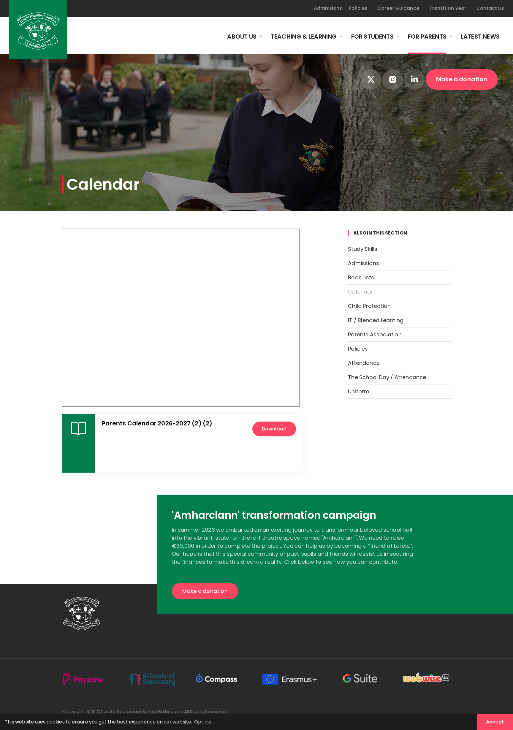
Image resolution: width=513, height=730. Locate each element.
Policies (358, 8)
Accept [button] (495, 721)
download (274, 428)
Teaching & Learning (304, 36)
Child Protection (369, 306)
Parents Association (375, 334)
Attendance (364, 363)
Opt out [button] (203, 721)
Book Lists (361, 277)
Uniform (358, 391)
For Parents (427, 36)
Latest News (480, 36)
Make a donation (461, 79)
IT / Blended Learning (375, 320)
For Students (372, 36)
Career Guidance (398, 8)
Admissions (328, 8)
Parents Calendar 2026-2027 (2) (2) (157, 423)
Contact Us (490, 8)
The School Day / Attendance (387, 377)
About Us (241, 36)
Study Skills (362, 249)
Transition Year (447, 8)
